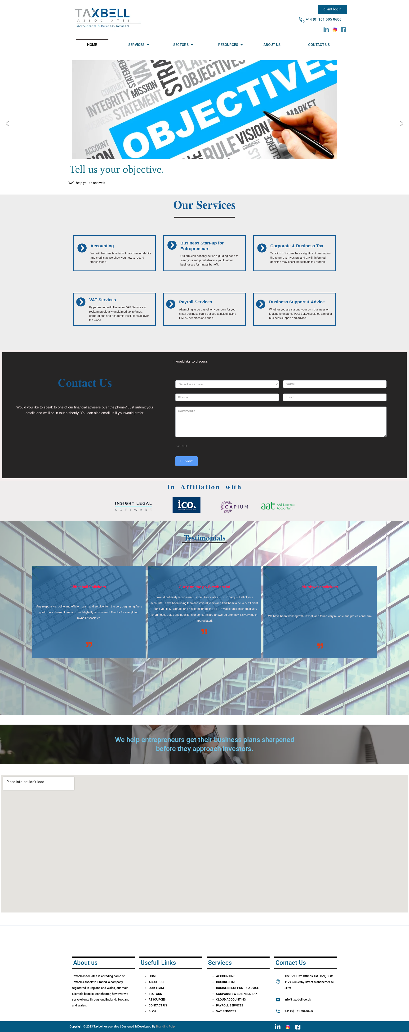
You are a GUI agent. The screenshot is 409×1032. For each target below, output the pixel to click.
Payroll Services (195, 302)
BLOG (152, 1011)
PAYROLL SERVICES (229, 1005)
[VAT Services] (81, 302)
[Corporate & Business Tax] (262, 248)
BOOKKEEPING (226, 982)
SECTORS (181, 45)
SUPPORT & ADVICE (245, 988)
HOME (92, 45)
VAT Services (102, 299)
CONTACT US (319, 45)
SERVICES (136, 45)
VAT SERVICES (226, 1011)
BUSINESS (223, 988)
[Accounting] (82, 248)
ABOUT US (271, 45)
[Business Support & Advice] (261, 304)
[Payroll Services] (171, 304)
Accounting (102, 246)
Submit (186, 461)
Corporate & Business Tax (296, 246)
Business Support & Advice (297, 302)
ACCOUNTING (226, 976)
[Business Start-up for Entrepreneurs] (172, 245)
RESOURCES (228, 45)
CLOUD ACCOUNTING (231, 999)
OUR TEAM (156, 988)
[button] (7, 123)
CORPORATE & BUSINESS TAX (237, 994)
